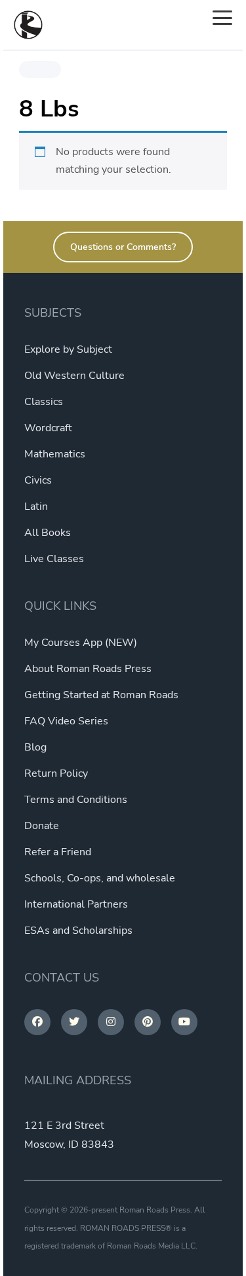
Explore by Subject (68, 349)
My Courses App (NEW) (80, 642)
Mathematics (54, 454)
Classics (43, 402)
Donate (41, 826)
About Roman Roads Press (88, 669)
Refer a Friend (57, 852)
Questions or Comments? (123, 247)
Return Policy (56, 773)
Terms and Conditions (75, 799)
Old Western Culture (74, 375)
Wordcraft (48, 428)
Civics (38, 480)
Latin (36, 506)
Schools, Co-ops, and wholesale (99, 878)
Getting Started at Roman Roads (101, 695)
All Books (47, 532)
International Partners (76, 904)
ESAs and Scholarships (78, 930)
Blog (35, 747)
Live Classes (54, 559)
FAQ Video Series (66, 721)
